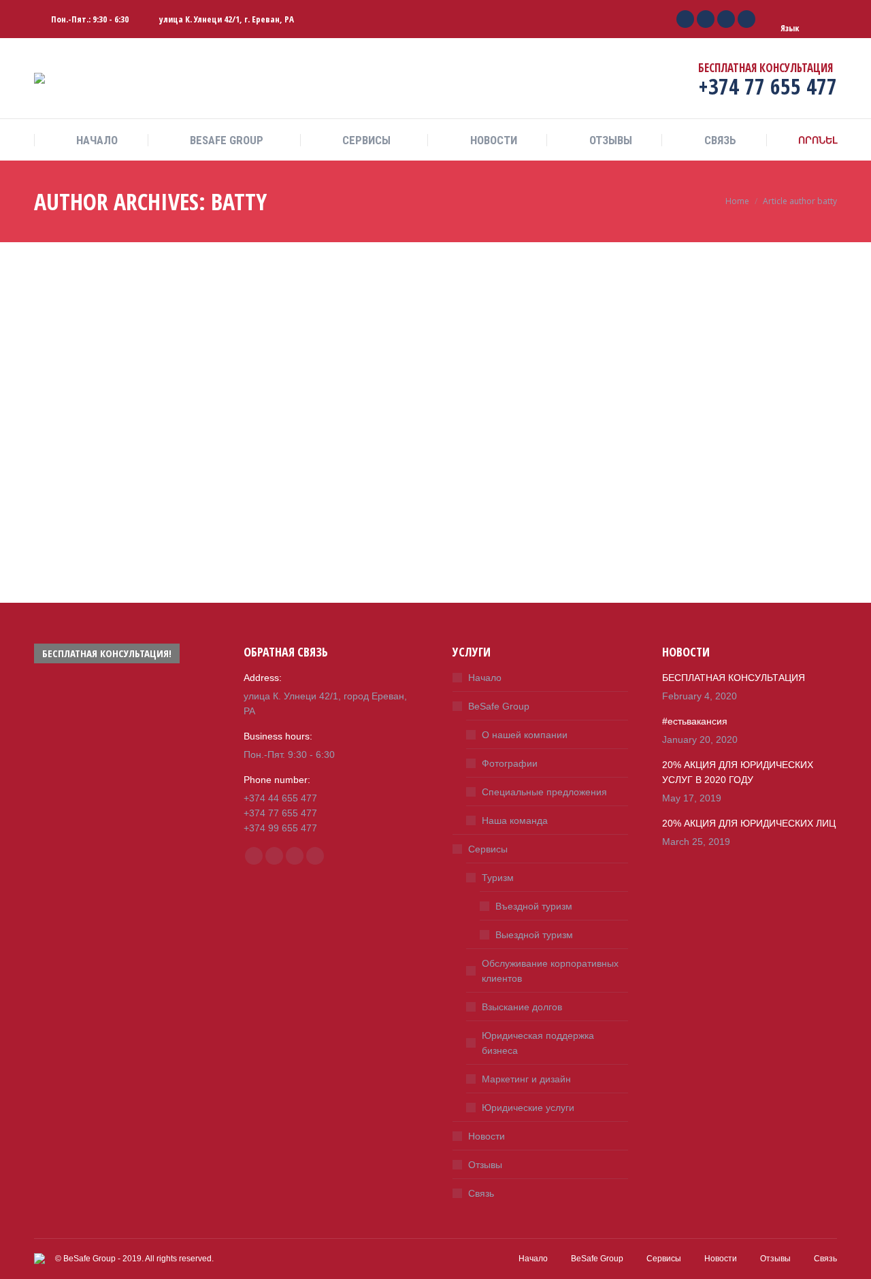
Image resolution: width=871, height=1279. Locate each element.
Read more (55, 590)
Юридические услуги (528, 1107)
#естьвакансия (694, 721)
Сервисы (488, 849)
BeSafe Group (498, 706)
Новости (486, 1136)
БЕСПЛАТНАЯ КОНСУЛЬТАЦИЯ (733, 677)
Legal (82, 498)
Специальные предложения (544, 791)
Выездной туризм (534, 934)
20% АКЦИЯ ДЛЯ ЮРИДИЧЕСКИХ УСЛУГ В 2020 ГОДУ (112, 461)
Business (51, 498)
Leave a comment (136, 498)
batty (239, 201)
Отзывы (485, 1164)
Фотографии (510, 763)
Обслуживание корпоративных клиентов (550, 971)
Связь (481, 1193)
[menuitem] (91, 140)
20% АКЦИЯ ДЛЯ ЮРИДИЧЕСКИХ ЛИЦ (299, 260)
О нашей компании (525, 734)
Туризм (498, 877)
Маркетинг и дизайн (526, 1079)
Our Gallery (488, 251)
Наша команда (515, 820)
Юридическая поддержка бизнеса (538, 1043)
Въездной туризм (533, 906)
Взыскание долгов (522, 1006)
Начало (485, 677)
